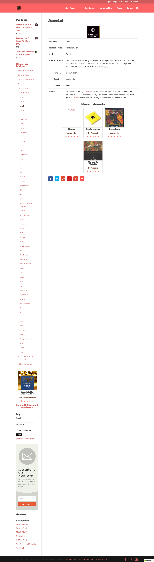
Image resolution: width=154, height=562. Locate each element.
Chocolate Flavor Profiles (26, 79)
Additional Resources (25, 364)
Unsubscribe (101, 559)
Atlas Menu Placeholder (25, 71)
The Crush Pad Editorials (26, 544)
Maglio (22, 233)
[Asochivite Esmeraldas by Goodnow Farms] (27, 401)
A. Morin (22, 97)
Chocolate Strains (23, 88)
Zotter (22, 352)
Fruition (22, 199)
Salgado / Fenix (24, 295)
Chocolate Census (87, 8)
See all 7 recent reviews (27, 406)
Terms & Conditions (72, 559)
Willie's (22, 343)
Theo (21, 326)
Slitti (21, 308)
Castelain (22, 141)
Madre (22, 228)
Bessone (22, 124)
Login (115, 2)
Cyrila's (22, 163)
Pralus (22, 277)
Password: (20, 424)
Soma (21, 312)
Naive (21, 251)
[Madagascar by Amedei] (93, 136)
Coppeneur (23, 155)
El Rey (21, 190)
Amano (22, 102)
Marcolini (22, 237)
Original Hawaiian (25, 264)
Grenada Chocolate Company (26, 204)
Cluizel (22, 150)
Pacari (22, 268)
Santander (23, 299)
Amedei (22, 106)
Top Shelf (20, 548)
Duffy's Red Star (25, 186)
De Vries (22, 177)
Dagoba (22, 168)
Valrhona (22, 330)
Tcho (21, 321)
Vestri (21, 334)
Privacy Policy (88, 559)
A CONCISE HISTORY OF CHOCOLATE (25, 358)
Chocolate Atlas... (68, 8)
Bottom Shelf (21, 528)
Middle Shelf (21, 532)
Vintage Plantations (26, 339)
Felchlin (22, 194)
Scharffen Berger (25, 304)
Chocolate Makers (22, 65)
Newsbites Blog (106, 8)
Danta (21, 172)
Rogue (22, 286)
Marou (22, 242)
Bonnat (22, 128)
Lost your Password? (25, 439)
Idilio (21, 220)
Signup (109, 2)
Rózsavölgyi (23, 290)
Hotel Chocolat (24, 215)
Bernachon (23, 119)
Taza (21, 317)
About (119, 8)
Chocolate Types (23, 75)
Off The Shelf (21, 540)
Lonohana (23, 224)
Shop (127, 2)
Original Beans (24, 259)
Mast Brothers (24, 246)
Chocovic (22, 146)
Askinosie (23, 115)
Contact (130, 8)
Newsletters (21, 536)
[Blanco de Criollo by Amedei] (93, 171)
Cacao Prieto (24, 132)
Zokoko (22, 348)
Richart (22, 281)
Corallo (22, 159)
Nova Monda (24, 255)
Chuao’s (76, 98)
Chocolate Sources (24, 84)
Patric (21, 273)
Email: (18, 418)
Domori (22, 181)
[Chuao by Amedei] (71, 136)
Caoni (21, 137)
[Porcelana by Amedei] (114, 136)
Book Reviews (22, 524)
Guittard (22, 211)
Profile (121, 2)
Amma (22, 110)
